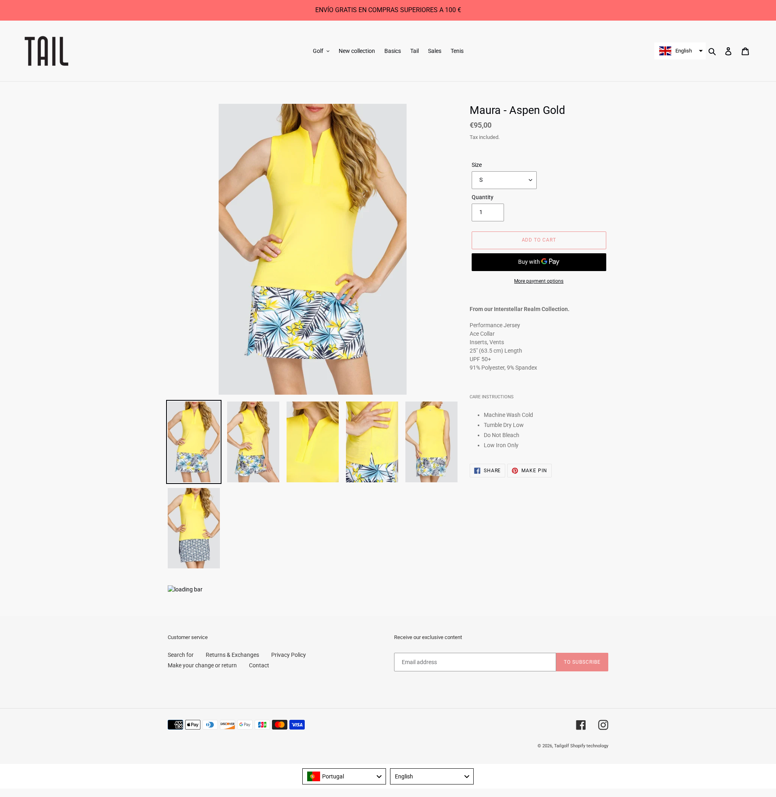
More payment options (538, 281)
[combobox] (344, 776)
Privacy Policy (288, 655)
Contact (259, 665)
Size (477, 165)
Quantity (482, 197)
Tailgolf (561, 746)
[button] (680, 50)
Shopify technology (589, 746)
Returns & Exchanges (232, 655)
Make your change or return (202, 665)
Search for (181, 655)
